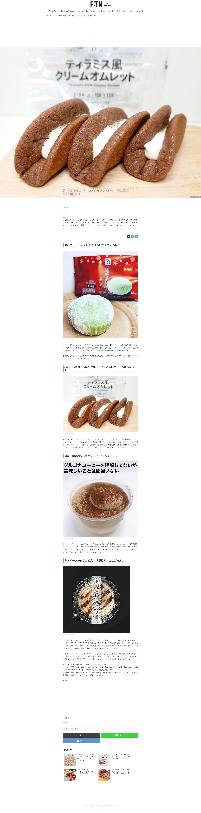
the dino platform (103, 808)
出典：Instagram (195, 196)
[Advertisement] (100, 32)
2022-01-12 (67, 207)
